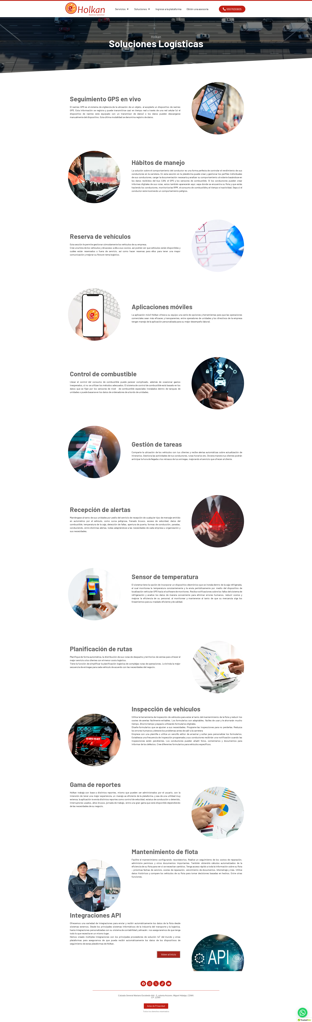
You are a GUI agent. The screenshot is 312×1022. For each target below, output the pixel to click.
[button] (302, 1012)
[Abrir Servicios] (127, 9)
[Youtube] (168, 983)
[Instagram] (149, 983)
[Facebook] (143, 983)
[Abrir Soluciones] (149, 9)
